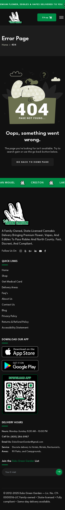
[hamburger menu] (61, 17)
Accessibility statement (15, 327)
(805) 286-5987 (20, 437)
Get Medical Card (12, 281)
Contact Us (8, 304)
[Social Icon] (21, 251)
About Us (7, 299)
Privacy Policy (9, 316)
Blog (4, 310)
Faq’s (5, 293)
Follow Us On (9, 251)
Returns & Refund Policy (15, 322)
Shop (5, 276)
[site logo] (15, 17)
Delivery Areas (10, 287)
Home (5, 270)
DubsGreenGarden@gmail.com (27, 442)
